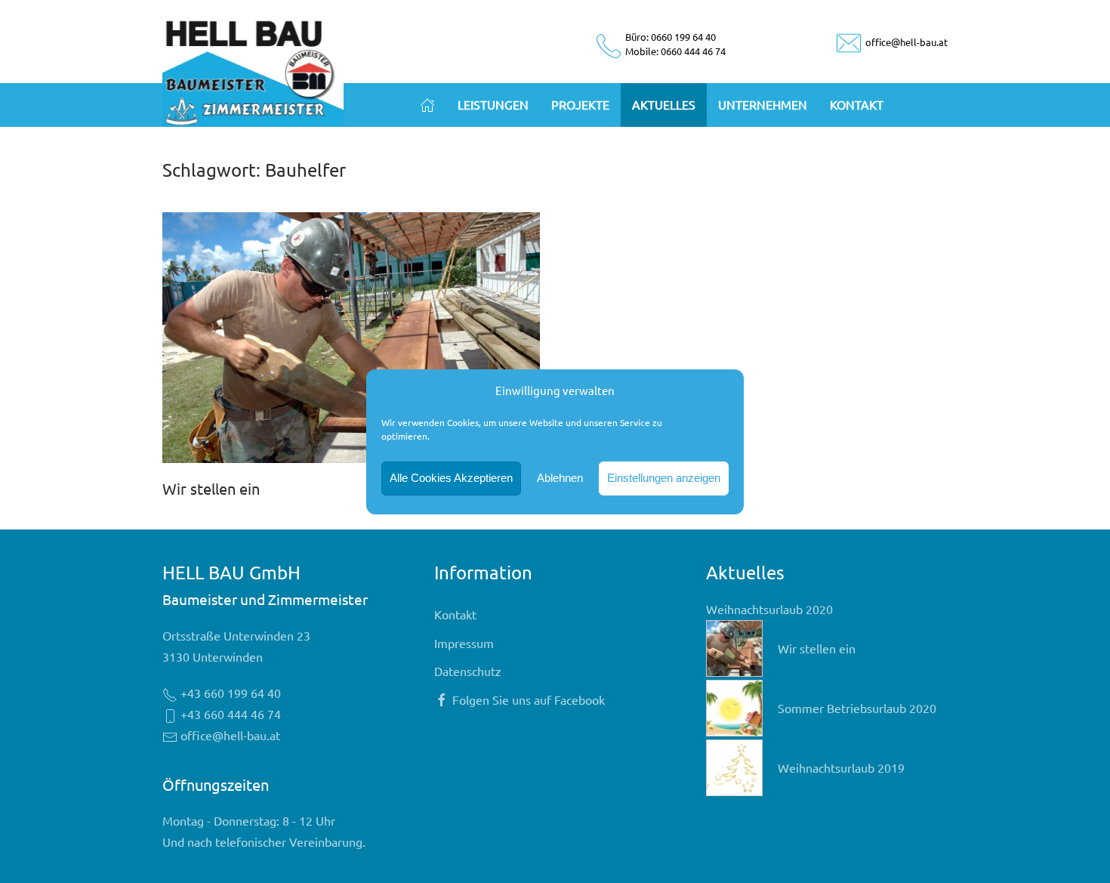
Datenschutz (467, 670)
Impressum (464, 642)
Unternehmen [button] (762, 104)
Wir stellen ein (211, 488)
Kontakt (856, 104)
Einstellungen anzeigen (663, 477)
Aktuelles (663, 104)
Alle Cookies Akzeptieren (451, 477)
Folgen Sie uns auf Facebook (528, 699)
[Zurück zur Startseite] (253, 70)
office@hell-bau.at (905, 42)
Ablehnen (560, 477)
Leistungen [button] (493, 104)
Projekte (580, 104)
